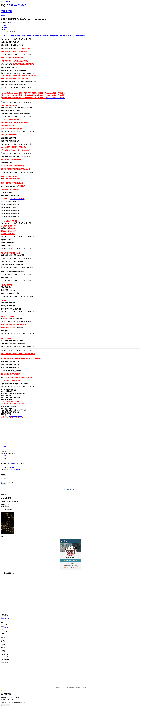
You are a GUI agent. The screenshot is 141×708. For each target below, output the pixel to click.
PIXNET (59, 687)
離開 (8, 705)
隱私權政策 (78, 687)
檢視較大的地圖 (4, 446)
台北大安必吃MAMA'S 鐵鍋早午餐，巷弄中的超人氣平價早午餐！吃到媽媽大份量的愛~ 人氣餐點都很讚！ (45, 35)
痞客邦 (12, 463)
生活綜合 (12, 22)
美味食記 (12, 467)
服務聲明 (84, 687)
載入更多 (3, 475)
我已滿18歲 (3, 705)
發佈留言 (3, 483)
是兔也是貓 (6, 11)
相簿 (5, 25)
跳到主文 (3, 15)
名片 (5, 29)
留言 (15, 463)
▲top (2, 472)
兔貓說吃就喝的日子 (15, 469)
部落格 (5, 27)
